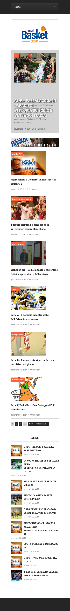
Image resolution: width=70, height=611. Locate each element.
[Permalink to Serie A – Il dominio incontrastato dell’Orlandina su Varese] (35, 298)
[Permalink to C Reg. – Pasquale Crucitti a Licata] (16, 562)
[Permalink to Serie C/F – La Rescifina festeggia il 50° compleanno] (35, 389)
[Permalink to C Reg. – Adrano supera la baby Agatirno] (16, 450)
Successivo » (42, 423)
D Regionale (17, 334)
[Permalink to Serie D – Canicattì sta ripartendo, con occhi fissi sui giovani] (35, 344)
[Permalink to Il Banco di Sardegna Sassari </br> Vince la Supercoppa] (16, 575)
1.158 (31, 423)
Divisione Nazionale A (21, 199)
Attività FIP (17, 154)
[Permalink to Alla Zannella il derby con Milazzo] (16, 485)
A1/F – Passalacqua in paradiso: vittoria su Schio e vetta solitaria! (35, 108)
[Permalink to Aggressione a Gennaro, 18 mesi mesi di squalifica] (35, 163)
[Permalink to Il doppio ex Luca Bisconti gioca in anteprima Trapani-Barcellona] (35, 208)
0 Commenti (39, 128)
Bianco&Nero (18, 244)
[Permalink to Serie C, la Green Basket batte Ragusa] (16, 499)
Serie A (15, 289)
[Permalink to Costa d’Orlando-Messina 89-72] (16, 548)
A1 (16, 55)
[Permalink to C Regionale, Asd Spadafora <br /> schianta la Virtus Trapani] (16, 513)
